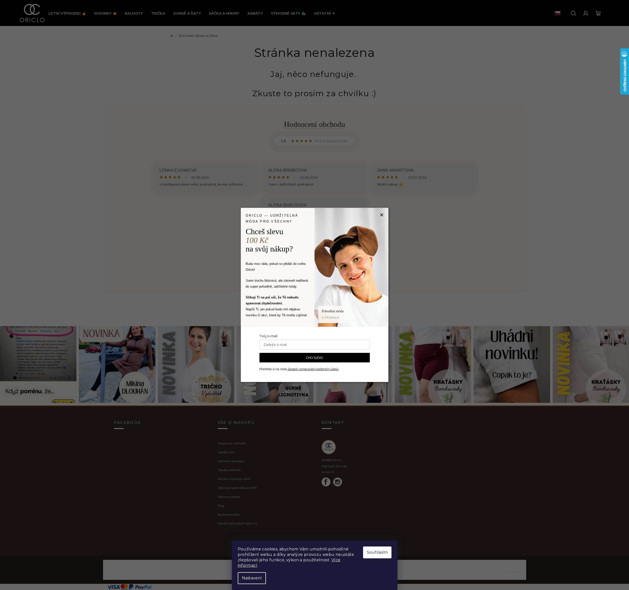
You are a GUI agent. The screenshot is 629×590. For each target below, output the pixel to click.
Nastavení (252, 578)
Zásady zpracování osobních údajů (313, 369)
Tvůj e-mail (268, 336)
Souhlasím (377, 552)
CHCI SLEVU (314, 357)
